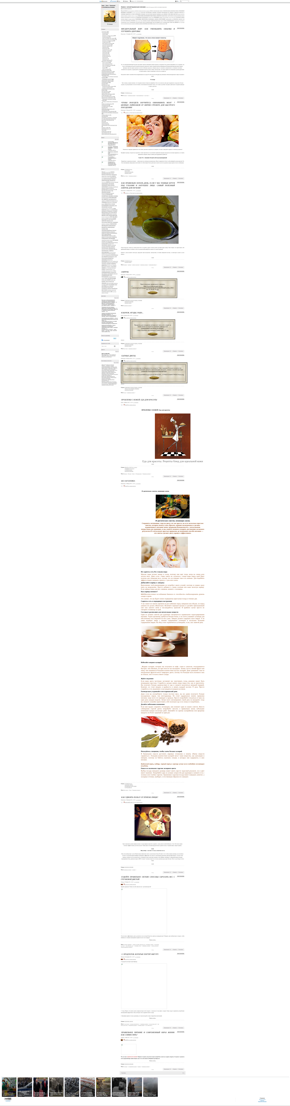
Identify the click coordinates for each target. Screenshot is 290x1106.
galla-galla (112, 370)
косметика (109, 194)
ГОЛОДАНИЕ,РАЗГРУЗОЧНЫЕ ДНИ (109, 125)
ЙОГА (103, 121)
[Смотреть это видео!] (105, 143)
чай (111, 291)
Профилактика (105, 37)
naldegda (104, 372)
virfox (107, 373)
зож (117, 186)
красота (109, 201)
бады (109, 172)
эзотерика (114, 291)
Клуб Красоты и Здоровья (102, 7)
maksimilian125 (111, 371)
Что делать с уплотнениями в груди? (112, 158)
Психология (104, 53)
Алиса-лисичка (110, 374)
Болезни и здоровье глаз (107, 40)
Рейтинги (126, 1)
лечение (110, 207)
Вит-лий (126, 277)
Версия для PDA (262, 1099)
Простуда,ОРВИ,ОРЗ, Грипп (108, 38)
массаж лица (113, 216)
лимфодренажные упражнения (107, 208)
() (170, 97)
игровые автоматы (109, 188)
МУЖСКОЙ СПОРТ (106, 131)
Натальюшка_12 (105, 380)
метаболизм (110, 218)
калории (108, 192)
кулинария (105, 205)
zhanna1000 (111, 373)
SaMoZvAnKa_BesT (109, 368)
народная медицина (144, 15)
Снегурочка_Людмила (112, 382)
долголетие (112, 182)
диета (114, 176)
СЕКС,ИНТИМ (105, 124)
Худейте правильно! (128, 944)
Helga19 (112, 364)
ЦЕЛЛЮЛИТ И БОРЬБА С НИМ (108, 117)
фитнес (108, 286)
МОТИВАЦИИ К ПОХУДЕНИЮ (108, 111)
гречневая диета (138, 945)
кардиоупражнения (106, 193)
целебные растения (147, 23)
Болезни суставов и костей (108, 35)
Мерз (113, 379)
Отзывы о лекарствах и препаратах (110, 101)
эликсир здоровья (105, 292)
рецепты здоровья (130, 20)
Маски (103, 172)
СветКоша (114, 381)
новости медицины (111, 233)
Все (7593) (116, 362)
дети (110, 176)
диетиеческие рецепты (106, 177)
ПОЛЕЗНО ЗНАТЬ (105, 70)
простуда (103, 255)
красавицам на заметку (167, 12)
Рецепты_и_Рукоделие (107, 356)
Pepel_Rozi (114, 366)
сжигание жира (110, 265)
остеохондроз (108, 237)
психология (114, 255)
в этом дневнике (106, 340)
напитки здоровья (112, 222)
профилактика (108, 255)
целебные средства (111, 290)
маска (103, 212)
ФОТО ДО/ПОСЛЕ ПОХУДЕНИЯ (108, 134)
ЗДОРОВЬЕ (104, 31)
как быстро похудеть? (109, 190)
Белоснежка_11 (108, 375)
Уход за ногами (105, 69)
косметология (105, 197)
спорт (103, 269)
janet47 (106, 371)
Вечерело (112, 376)
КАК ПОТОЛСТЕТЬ (106, 132)
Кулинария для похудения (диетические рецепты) (108, 79)
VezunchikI (113, 369)
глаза (108, 176)
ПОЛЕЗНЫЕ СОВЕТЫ (106, 81)
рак (102, 256)
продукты (125, 348)
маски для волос (113, 213)
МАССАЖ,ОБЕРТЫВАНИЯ (107, 96)
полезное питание (124, 19)
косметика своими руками (110, 196)
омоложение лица (107, 235)
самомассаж (108, 262)
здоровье (105, 186)
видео (112, 172)
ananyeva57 (104, 370)
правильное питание (106, 253)
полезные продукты (108, 248)
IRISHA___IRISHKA (106, 365)
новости (104, 233)
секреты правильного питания (126, 947)
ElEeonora (104, 364)
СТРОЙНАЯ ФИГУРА (106, 106)
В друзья (111, 24)
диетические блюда (109, 179)
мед (107, 218)
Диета (130, 790)
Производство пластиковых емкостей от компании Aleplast (108, 308)
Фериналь (114, 383)
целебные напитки (106, 288)
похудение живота (112, 252)
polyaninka (108, 372)
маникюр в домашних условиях (109, 211)
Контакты (262, 1100)
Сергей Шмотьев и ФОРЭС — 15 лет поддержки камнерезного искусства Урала (110, 319)
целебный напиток (106, 291)
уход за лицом (174, 22)
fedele (108, 370)
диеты (108, 182)
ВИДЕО (103, 90)
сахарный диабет (114, 262)
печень (111, 240)
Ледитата (104, 378)
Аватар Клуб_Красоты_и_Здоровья (109, 16)
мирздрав (113, 355)
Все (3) (117, 351)
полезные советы (108, 250)
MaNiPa (126, 1040)
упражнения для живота (179, 20)
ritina (115, 372)
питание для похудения (107, 241)
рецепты (106, 256)
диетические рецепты (108, 180)
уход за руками (110, 284)
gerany (115, 370)
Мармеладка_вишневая (107, 379)
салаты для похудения (138, 20)
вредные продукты (111, 174)
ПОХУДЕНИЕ (104, 92)
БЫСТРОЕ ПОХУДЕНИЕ (107, 120)
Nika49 (126, 404)
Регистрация (114, 1)
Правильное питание (146, 473)
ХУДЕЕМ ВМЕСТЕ (105, 115)
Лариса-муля (113, 377)
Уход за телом (105, 66)
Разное (104, 34)
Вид (178, 1)
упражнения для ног (112, 273)
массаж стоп (104, 218)
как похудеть (138, 12)
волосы (104, 174)
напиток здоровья (106, 224)
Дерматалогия (105, 55)
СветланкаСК (104, 382)
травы (114, 270)
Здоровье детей (105, 51)
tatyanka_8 (104, 373)
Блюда (133, 473)
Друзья (107, 5)
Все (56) (116, 139)
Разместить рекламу (262, 1101)
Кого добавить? (112, 354)
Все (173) (116, 297)
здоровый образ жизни (108, 185)
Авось (133, 1)
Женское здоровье (106, 46)
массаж (114, 215)
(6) (115, 150)
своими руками (106, 263)
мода (114, 218)
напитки (104, 220)
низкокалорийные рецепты (108, 231)
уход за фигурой (148, 1025)
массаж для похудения (106, 216)
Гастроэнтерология (106, 44)
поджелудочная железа (113, 242)
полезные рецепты (105, 249)
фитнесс (112, 286)
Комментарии (112, 5)
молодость (113, 219)
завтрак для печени (135, 264)
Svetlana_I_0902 (107, 369)
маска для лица (109, 212)
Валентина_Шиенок (106, 376)
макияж (104, 210)
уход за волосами (110, 278)
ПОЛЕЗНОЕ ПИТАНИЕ (106, 73)
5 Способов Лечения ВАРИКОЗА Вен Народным (113, 142)
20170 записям (151, 7)
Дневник (180, 28)
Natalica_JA (109, 366)
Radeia (103, 368)
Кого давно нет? (105, 354)
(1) (115, 160)
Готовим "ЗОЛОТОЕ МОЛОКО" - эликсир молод (113, 148)
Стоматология (105, 42)
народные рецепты (156, 15)
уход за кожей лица (164, 22)
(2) (114, 145)
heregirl (126, 884)
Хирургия (104, 57)
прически (113, 253)
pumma (112, 372)
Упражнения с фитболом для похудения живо (112, 163)
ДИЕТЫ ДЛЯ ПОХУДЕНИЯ (107, 94)
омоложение (108, 234)
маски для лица (107, 215)
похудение (105, 252)
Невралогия (104, 58)
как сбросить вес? (129, 945)
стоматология (108, 269)
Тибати (110, 383)
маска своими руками (109, 213)
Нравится (175, 97)
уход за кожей (106, 280)
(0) (116, 302)
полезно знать (106, 245)
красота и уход (110, 204)
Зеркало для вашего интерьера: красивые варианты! (109, 314)
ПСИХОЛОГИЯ (105, 105)
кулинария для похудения (146, 14)
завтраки (116, 182)
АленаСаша (104, 374)
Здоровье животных (106, 60)
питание (115, 240)
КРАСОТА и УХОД (105, 61)
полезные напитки (110, 246)
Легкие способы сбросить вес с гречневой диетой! (143, 944)
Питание (104, 33)
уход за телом (124, 23)
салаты (111, 261)
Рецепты (125, 473)
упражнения (106, 272)
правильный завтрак (152, 264)
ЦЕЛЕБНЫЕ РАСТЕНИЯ (107, 89)
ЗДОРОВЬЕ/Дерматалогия (129, 468)
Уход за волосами (106, 64)
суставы (103, 270)
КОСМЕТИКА (104, 85)
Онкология (104, 47)
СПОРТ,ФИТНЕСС (105, 95)
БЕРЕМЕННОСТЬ (105, 129)
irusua (103, 371)
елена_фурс (108, 384)
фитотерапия (105, 287)
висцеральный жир (106, 173)
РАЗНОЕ (103, 83)
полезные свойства (113, 249)
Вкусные (129, 473)
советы (104, 268)
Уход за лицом (105, 62)
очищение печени (105, 240)
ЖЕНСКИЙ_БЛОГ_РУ (106, 355)
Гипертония (104, 52)
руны (109, 261)
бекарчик (104, 384)
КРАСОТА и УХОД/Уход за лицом (131, 467)
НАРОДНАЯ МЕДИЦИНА (107, 71)
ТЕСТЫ (103, 130)
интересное (105, 189)
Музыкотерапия (105, 56)
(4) (115, 165)
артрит (107, 172)
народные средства (167, 15)
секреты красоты (155, 20)
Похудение (126, 790)
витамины (112, 173)
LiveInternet (104, 1)
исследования (110, 189)
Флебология (105, 48)
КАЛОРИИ (104, 122)
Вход (119, 1)
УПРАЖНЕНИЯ (105, 82)
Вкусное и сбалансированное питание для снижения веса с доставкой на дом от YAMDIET (108, 301)
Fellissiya (108, 364)
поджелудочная (104, 242)
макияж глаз (109, 209)
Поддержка (175, 1)
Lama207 (112, 365)
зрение (103, 188)
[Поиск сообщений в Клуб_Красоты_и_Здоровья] (114, 338)
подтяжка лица (111, 243)
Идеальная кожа (139, 473)
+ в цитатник (138, 34)
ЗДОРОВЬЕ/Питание (128, 92)
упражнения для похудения (107, 275)
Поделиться (181, 97)
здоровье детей (112, 186)
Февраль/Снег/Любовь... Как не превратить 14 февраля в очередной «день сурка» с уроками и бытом (110, 327)
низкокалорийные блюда (109, 230)
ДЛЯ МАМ (104, 116)
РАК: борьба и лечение (107, 43)
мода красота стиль (106, 219)
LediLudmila (104, 366)
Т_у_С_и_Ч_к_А (105, 383)
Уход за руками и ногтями (107, 65)
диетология (104, 182)
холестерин (110, 287)
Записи (103, 5)
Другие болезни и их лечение (108, 39)
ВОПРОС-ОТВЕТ (105, 127)
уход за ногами (110, 283)
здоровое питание (108, 183)
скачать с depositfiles (111, 266)
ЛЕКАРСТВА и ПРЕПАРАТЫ (108, 98)
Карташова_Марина (106, 377)
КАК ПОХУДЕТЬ (105, 91)
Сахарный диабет (106, 49)
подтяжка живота (105, 243)
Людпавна (108, 378)
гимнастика (104, 176)
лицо (114, 208)
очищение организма (108, 238)
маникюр (114, 210)
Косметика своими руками (107, 86)
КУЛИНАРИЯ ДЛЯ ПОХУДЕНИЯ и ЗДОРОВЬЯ (133, 300)
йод (114, 189)
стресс (113, 269)
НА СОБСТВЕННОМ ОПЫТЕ (108, 118)
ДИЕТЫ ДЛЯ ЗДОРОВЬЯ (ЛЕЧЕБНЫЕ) (110, 112)
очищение (114, 237)
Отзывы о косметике (106, 87)
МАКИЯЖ (104, 107)
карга (112, 384)
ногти (103, 234)
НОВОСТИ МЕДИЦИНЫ (107, 104)
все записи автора (138, 112)
